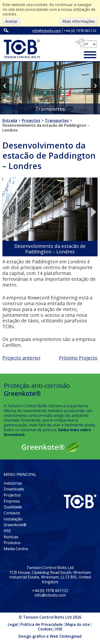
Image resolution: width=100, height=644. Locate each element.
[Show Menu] (90, 55)
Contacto (12, 513)
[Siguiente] (94, 212)
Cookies (45, 629)
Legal (13, 624)
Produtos (12, 542)
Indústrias (13, 483)
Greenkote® (15, 524)
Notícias (11, 537)
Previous (4, 85)
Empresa (12, 501)
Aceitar (11, 21)
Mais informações (78, 21)
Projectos (12, 495)
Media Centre (16, 548)
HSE (7, 530)
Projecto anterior (21, 358)
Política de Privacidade (41, 624)
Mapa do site (78, 624)
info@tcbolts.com (47, 30)
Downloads (14, 489)
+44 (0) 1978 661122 (80, 30)
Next (95, 85)
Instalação (13, 519)
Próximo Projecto (78, 358)
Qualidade (13, 507)
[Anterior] (6, 212)
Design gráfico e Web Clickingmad (50, 636)
